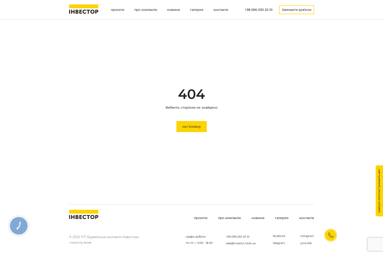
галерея (196, 10)
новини (173, 10)
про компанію (145, 10)
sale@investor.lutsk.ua (241, 243)
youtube (306, 243)
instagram (307, 236)
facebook (279, 236)
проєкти (117, 10)
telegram (279, 243)
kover (88, 242)
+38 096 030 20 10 (258, 10)
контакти (220, 10)
